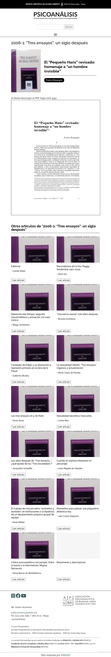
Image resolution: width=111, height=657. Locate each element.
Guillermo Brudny (21, 376)
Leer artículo (18, 280)
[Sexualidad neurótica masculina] (78, 398)
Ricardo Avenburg (66, 319)
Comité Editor (19, 271)
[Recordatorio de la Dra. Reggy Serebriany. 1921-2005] (78, 249)
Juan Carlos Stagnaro (68, 516)
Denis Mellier (19, 522)
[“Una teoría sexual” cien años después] (78, 296)
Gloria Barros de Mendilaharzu (27, 573)
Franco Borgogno (54, 80)
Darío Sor (62, 274)
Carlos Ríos (63, 420)
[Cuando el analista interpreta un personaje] (78, 443)
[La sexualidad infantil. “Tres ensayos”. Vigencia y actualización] (78, 347)
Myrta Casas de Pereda (69, 373)
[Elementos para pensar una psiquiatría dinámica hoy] (78, 491)
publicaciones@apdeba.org (24, 612)
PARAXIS (65, 655)
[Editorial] (32, 249)
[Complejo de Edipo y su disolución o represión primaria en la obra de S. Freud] (32, 347)
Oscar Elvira (18, 420)
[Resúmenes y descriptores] (78, 545)
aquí (54, 98)
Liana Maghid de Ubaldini (70, 468)
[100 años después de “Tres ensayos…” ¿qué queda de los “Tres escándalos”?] (32, 443)
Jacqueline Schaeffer (22, 468)
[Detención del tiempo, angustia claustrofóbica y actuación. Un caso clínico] (32, 296)
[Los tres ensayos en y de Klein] (32, 398)
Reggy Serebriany (21, 325)
